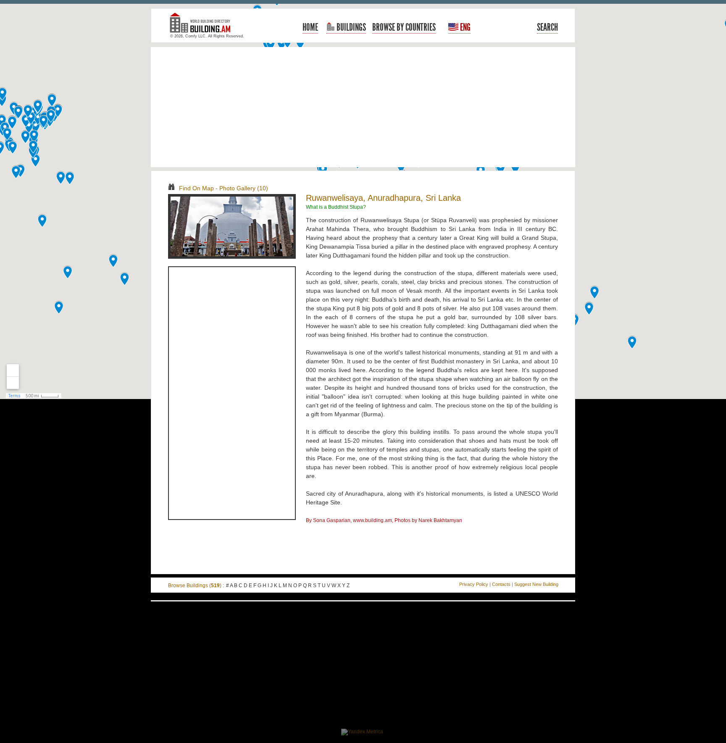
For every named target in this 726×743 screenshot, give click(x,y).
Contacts (501, 584)
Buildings (350, 27)
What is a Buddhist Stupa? (336, 207)
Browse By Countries (404, 27)
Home (310, 27)
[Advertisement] (363, 107)
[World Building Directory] (203, 26)
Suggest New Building (536, 584)
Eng (464, 27)
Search (547, 27)
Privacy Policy (473, 584)
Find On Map (196, 188)
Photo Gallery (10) (243, 188)
